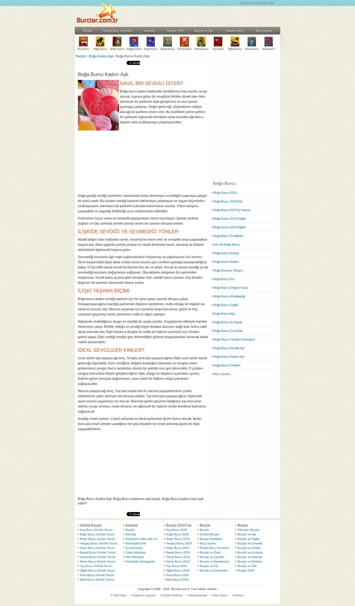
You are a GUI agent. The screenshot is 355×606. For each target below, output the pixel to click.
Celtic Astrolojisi (136, 552)
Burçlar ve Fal (209, 566)
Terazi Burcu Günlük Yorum (97, 557)
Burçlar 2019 (245, 570)
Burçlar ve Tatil (247, 566)
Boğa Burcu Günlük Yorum (97, 534)
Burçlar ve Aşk (246, 534)
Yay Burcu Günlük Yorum (96, 566)
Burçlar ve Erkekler (249, 561)
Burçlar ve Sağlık (248, 538)
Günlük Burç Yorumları (214, 547)
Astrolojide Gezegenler (140, 561)
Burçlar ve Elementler (214, 570)
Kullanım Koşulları (144, 595)
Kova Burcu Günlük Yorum (97, 575)
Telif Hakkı (120, 595)
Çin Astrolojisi (134, 547)
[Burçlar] (97, 25)
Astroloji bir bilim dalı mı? (142, 538)
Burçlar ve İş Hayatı (250, 552)
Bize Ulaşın (220, 595)
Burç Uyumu (208, 543)
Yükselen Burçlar (248, 529)
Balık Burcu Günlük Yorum (97, 579)
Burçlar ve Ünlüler (249, 547)
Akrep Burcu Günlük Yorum (97, 561)
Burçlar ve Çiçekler (212, 557)
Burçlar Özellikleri (211, 538)
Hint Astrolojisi (135, 557)
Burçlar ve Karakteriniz (214, 561)
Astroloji (131, 534)
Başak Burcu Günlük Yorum (98, 552)
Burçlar (130, 529)
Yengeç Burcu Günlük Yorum (98, 543)
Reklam (239, 595)
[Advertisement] (143, 161)
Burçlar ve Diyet (210, 552)
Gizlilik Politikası (172, 595)
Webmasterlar (198, 595)
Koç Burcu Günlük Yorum (96, 529)
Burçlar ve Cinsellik (249, 543)
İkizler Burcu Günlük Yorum (97, 538)
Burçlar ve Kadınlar (249, 557)
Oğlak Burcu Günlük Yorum (97, 570)
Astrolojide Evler (136, 543)
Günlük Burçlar (209, 534)
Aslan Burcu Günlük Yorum (97, 547)
